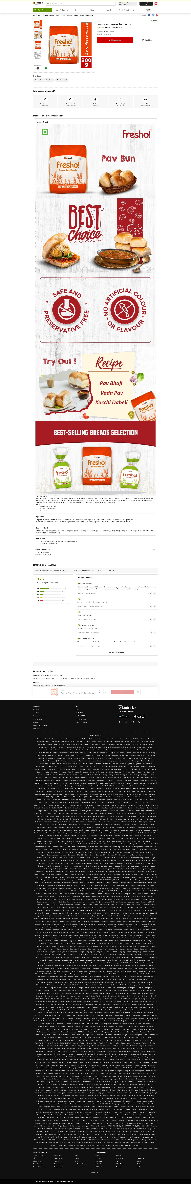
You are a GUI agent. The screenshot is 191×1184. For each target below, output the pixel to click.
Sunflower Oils (38, 1155)
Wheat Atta (57, 1155)
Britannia (98, 1164)
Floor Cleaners (38, 1164)
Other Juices (58, 1164)
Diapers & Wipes (59, 1167)
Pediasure (140, 1158)
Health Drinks (58, 1158)
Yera (117, 1161)
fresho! (99, 21)
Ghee (76, 1155)
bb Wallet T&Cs (81, 719)
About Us (36, 709)
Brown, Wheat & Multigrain (44, 678)
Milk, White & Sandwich (85, 678)
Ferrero (118, 1167)
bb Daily (36, 729)
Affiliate (35, 722)
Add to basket (115, 40)
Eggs (76, 1161)
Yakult (139, 1161)
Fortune (139, 1164)
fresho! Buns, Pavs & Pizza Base (53, 686)
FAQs (77, 709)
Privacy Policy (37, 719)
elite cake (119, 1158)
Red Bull (98, 1158)
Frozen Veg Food (39, 1167)
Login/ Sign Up (146, 3)
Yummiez (99, 1161)
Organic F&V (37, 1161)
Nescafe (119, 1155)
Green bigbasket (39, 716)
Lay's (138, 1167)
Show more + (95, 1172)
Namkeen (57, 1161)
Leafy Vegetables (80, 1164)
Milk (34, 1158)
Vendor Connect (81, 722)
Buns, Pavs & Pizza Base (66, 678)
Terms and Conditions (40, 726)
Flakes (77, 1158)
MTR (138, 1155)
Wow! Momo (120, 1164)
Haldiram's (99, 1167)
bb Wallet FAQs (81, 716)
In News (36, 713)
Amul (97, 1155)
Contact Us (79, 713)
